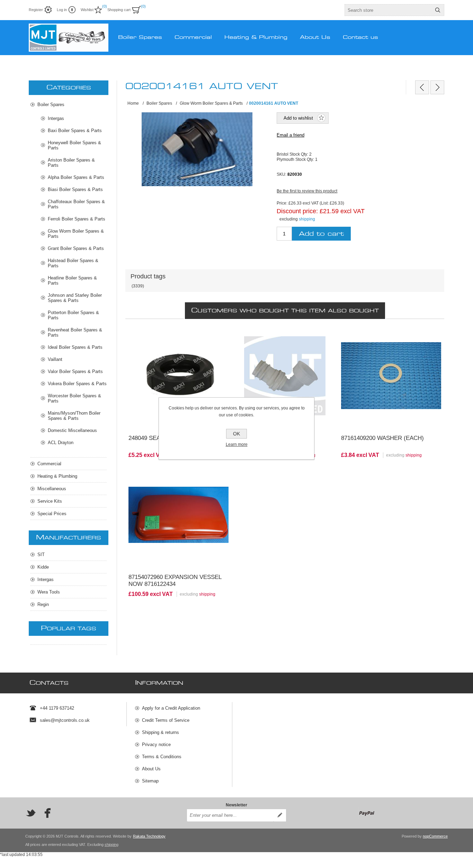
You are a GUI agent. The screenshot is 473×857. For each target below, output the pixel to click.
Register (36, 10)
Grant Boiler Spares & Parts (76, 248)
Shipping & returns (160, 732)
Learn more (237, 444)
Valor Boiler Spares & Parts (75, 371)
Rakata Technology (149, 836)
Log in (62, 10)
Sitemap (150, 781)
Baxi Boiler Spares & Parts (75, 130)
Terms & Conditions (161, 756)
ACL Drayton (60, 442)
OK (236, 433)
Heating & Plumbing (57, 476)
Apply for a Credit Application (171, 708)
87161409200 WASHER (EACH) (382, 438)
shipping (307, 219)
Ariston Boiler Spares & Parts (71, 162)
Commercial (49, 463)
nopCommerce (435, 836)
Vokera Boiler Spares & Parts (77, 383)
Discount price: (297, 211)
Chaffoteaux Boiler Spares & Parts (76, 204)
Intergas (56, 118)
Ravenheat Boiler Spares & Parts (75, 332)
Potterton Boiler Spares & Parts (73, 315)
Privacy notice (156, 744)
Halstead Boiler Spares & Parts (73, 263)
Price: (282, 203)
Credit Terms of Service (165, 720)
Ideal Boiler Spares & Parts (75, 347)
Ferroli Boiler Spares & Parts (76, 219)
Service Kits (49, 501)
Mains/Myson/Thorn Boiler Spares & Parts (74, 415)
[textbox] (388, 10)
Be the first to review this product (307, 191)
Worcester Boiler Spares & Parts (74, 398)
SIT (41, 554)
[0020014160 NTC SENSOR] (422, 87)
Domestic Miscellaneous (72, 430)
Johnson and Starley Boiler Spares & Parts (75, 298)
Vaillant (55, 359)
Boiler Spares (50, 104)
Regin (43, 604)
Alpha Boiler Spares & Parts (76, 177)
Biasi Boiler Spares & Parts (75, 189)
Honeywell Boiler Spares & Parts (74, 145)
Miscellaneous (51, 488)
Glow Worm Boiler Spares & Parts (76, 233)
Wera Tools (48, 592)
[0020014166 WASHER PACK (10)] (437, 87)
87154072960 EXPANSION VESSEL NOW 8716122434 (174, 580)
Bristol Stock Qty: (293, 154)
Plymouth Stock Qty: (296, 159)
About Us (151, 768)
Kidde (43, 567)
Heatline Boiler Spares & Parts (72, 280)
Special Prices (51, 513)
